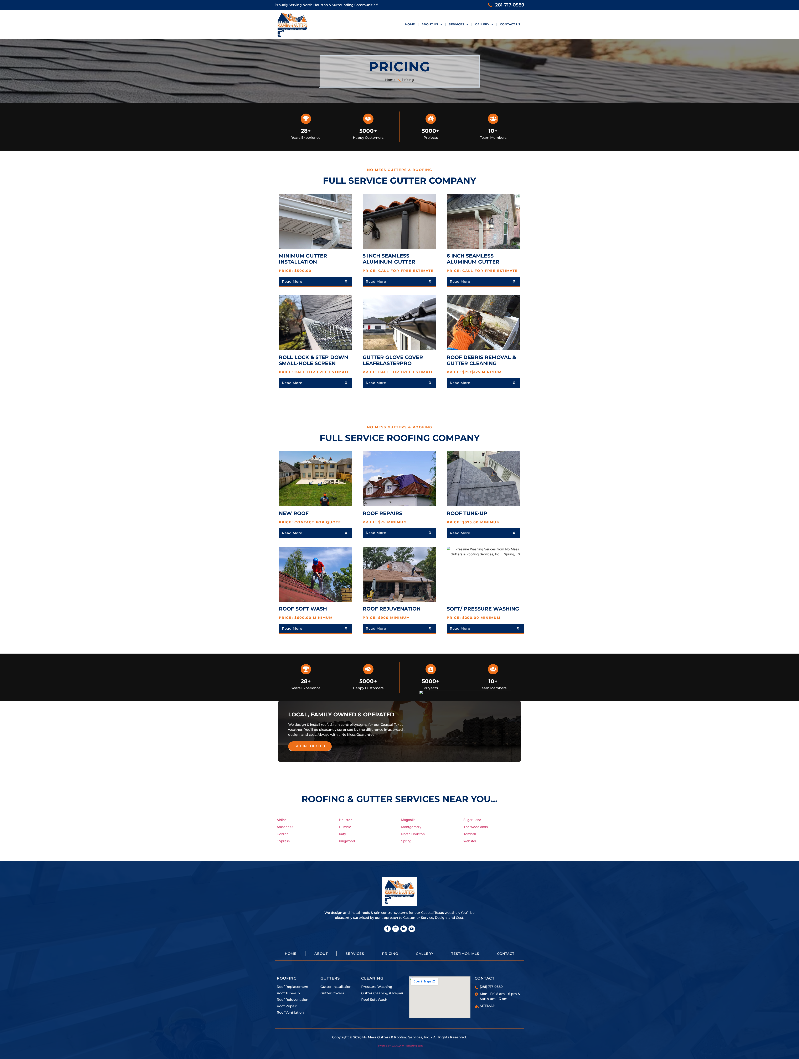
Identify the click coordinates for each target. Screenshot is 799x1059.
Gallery (482, 24)
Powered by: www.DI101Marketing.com (399, 1045)
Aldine (282, 820)
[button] (315, 282)
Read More (292, 282)
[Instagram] (395, 928)
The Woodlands (475, 827)
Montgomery (411, 827)
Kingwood (347, 841)
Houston (345, 820)
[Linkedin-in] (403, 928)
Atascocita (285, 827)
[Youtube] (411, 928)
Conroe (282, 834)
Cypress (283, 841)
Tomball (469, 834)
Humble (345, 827)
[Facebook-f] (387, 928)
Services (456, 24)
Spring (406, 841)
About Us (430, 24)
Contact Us (510, 24)
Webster (469, 841)
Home (410, 24)
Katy (342, 834)
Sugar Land (472, 820)
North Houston (413, 834)
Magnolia (408, 820)
